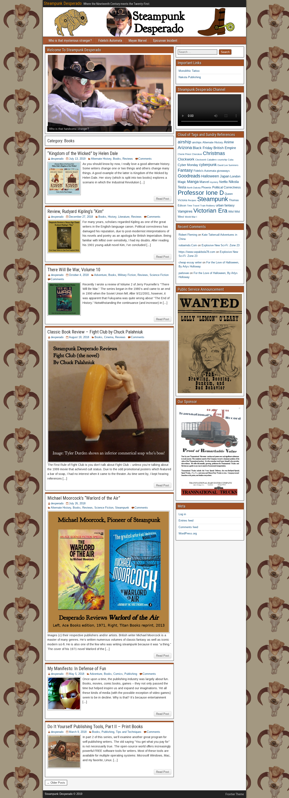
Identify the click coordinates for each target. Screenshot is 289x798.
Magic (182, 182)
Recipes (192, 200)
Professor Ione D (201, 192)
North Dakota (194, 187)
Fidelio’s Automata (110, 41)
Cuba (230, 159)
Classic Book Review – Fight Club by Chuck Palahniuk (95, 332)
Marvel (204, 182)
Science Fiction (159, 275)
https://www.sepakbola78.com (197, 251)
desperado (57, 158)
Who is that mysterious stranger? (70, 41)
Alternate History (101, 158)
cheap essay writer (190, 262)
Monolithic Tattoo (189, 70)
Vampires (185, 211)
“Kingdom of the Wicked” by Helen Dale (82, 153)
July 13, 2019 (77, 158)
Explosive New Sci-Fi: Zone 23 (220, 245)
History (112, 216)
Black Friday (203, 148)
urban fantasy (225, 205)
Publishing (130, 673)
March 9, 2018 (78, 731)
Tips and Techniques (128, 731)
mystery (214, 182)
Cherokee (197, 154)
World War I (191, 217)
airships (197, 142)
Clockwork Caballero (206, 159)
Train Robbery (207, 205)
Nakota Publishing (190, 77)
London (235, 176)
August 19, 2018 (79, 337)
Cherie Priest (184, 154)
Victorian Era (210, 210)
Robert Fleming (188, 234)
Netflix (223, 182)
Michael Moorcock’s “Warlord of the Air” (83, 498)
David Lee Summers (227, 165)
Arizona (185, 147)
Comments (145, 158)
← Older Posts (56, 782)
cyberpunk (208, 164)
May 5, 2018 (76, 673)
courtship (222, 159)
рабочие (184, 273)
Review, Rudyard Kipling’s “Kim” (75, 211)
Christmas (214, 153)
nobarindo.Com (188, 245)
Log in (182, 514)
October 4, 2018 (79, 275)
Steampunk (122, 507)
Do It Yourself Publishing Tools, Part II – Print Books (95, 726)
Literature (123, 216)
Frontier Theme (235, 794)
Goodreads (189, 175)
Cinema (108, 337)
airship (184, 141)
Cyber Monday (188, 165)
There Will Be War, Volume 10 (73, 269)
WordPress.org (188, 533)
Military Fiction (127, 275)
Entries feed (186, 520)
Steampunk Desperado (63, 3)
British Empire (224, 148)
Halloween (210, 176)
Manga (193, 181)
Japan (224, 176)
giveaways (223, 170)
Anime (229, 142)
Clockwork (186, 159)
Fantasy (185, 170)
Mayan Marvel (137, 41)
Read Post (162, 198)
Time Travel (193, 205)
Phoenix (206, 187)
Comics (118, 673)
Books (117, 158)
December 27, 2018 (81, 216)
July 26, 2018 (77, 503)
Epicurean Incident (165, 41)
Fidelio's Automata (205, 170)
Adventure (100, 275)
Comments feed (188, 527)
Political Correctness (226, 187)
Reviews (127, 158)
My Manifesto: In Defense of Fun (76, 668)
